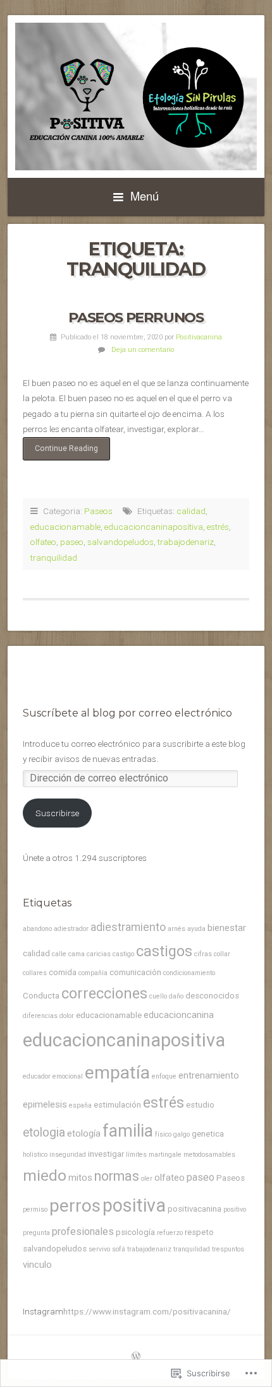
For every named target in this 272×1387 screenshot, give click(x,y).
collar (222, 954)
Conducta (41, 995)
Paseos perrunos (135, 317)
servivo (99, 1249)
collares (35, 973)
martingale (165, 1154)
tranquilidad (53, 558)
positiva (134, 1205)
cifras (203, 954)
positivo (234, 1209)
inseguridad (67, 1154)
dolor (66, 1016)
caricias (99, 954)
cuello (158, 996)
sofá (118, 1249)
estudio (200, 1104)
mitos (80, 1177)
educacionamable (65, 527)
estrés (218, 527)
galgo (181, 1134)
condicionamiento (189, 973)
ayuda (196, 929)
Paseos (98, 511)
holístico (35, 1154)
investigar (106, 1154)
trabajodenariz (186, 542)
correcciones (104, 993)
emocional (68, 1076)
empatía (117, 1072)
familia (127, 1131)
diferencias (40, 1016)
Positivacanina (199, 337)
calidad (191, 511)
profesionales (83, 1232)
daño (176, 996)
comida (63, 972)
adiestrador (71, 929)
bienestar (226, 927)
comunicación (135, 972)
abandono (37, 929)
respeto (199, 1232)
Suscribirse (57, 813)
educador (37, 1076)
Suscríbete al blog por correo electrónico (127, 713)
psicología (135, 1232)
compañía (93, 973)
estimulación (117, 1104)
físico (163, 1134)
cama (76, 954)
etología (84, 1133)
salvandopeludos (120, 542)
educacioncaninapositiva (153, 527)
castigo (123, 954)
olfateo (43, 542)
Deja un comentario (142, 350)
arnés (176, 929)
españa (80, 1105)
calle (59, 954)
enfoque (164, 1076)
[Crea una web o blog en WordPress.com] (136, 1357)
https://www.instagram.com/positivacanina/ (147, 1311)
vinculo (37, 1264)
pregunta (36, 1233)
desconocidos (212, 995)
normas (116, 1176)
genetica (208, 1133)
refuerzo (170, 1233)
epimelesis (45, 1104)
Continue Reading (60, 452)
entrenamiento (208, 1075)
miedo (44, 1175)
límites (136, 1154)
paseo (71, 542)
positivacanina (194, 1209)
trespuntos (228, 1249)
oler (146, 1178)
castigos (164, 951)
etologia (44, 1132)
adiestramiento (128, 927)
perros (75, 1205)
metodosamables (209, 1154)
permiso (35, 1209)
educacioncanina (179, 1015)
